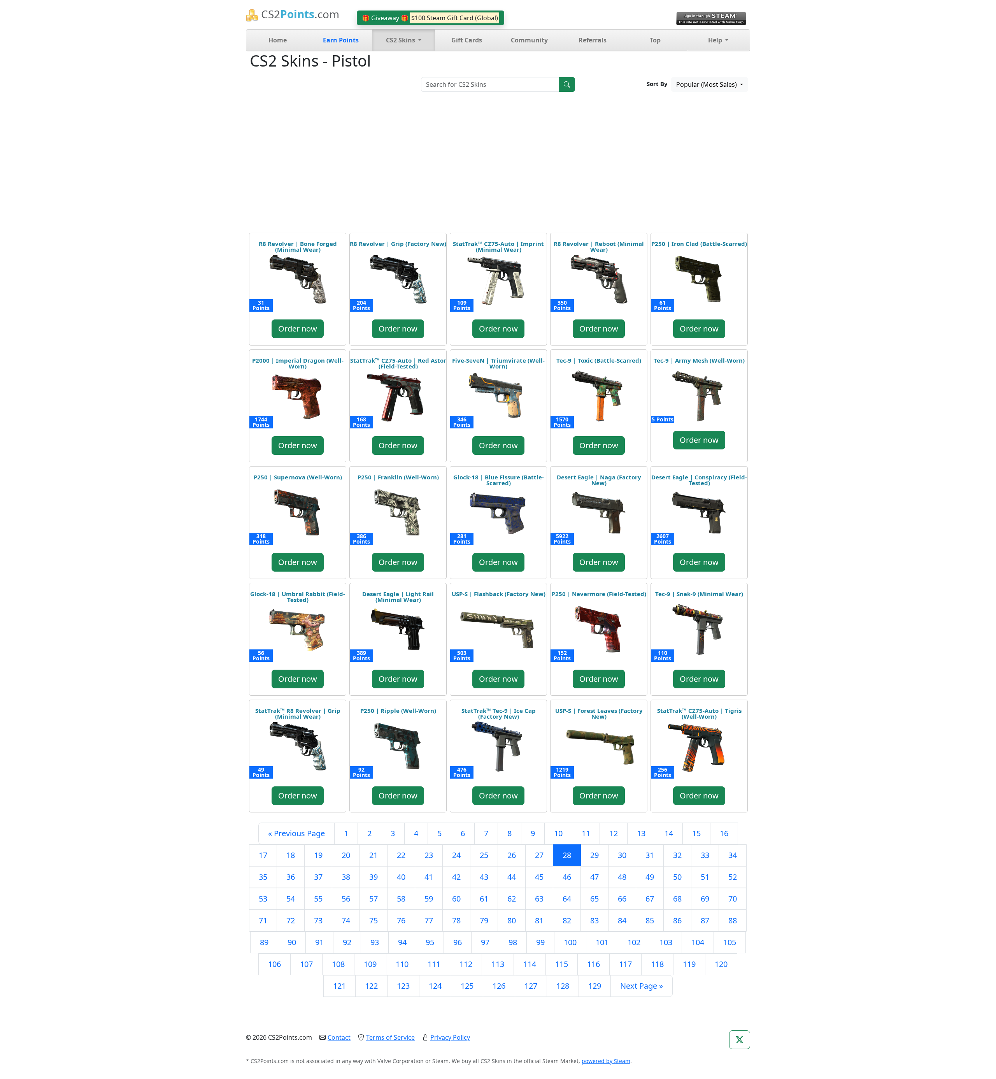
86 (677, 920)
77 (428, 920)
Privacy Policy (450, 1037)
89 (264, 942)
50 (677, 877)
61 (484, 898)
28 (567, 855)
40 (401, 877)
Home (277, 40)
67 (649, 898)
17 (263, 855)
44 (511, 877)
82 (567, 920)
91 (319, 942)
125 (467, 986)
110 (402, 964)
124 (435, 986)
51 (705, 877)
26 (511, 855)
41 (428, 877)
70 (732, 898)
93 (374, 942)
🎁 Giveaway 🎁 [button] (430, 18)
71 (263, 920)
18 (290, 855)
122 (371, 986)
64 (567, 898)
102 (634, 942)
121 (339, 986)
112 (465, 964)
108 (338, 964)
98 (513, 942)
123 (403, 986)
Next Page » (641, 986)
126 (499, 986)
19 (318, 855)
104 (697, 942)
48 (622, 877)
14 (669, 833)
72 (290, 920)
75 (373, 920)
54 (290, 898)
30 (622, 855)
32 (677, 855)
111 (434, 964)
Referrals (593, 40)
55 (318, 898)
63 (539, 898)
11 (586, 833)
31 (649, 855)
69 (705, 898)
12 (613, 833)
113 (497, 964)
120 (721, 964)
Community (529, 40)
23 (428, 855)
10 (558, 833)
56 (346, 898)
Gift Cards (466, 40)
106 (274, 964)
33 (705, 855)
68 (677, 898)
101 (602, 942)
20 (346, 855)
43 (484, 877)
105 (729, 942)
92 (347, 942)
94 (402, 942)
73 (318, 920)
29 (594, 855)
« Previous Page (296, 833)
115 (561, 964)
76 (401, 920)
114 (529, 964)
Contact (339, 1037)
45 (539, 877)
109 (370, 964)
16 (724, 833)
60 (456, 898)
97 (485, 942)
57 (373, 898)
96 (457, 942)
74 (346, 920)
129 (594, 986)
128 (562, 986)
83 (594, 920)
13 (641, 833)
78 (456, 920)
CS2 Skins (401, 40)
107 (306, 964)
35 (263, 877)
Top (655, 40)
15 (696, 833)
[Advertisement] (498, 165)
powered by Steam (606, 1061)
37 (318, 877)
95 (430, 942)
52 (732, 877)
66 (622, 898)
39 (373, 877)
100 (570, 942)
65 (594, 898)
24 (456, 855)
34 (732, 855)
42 (456, 877)
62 (511, 898)
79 (484, 920)
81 (539, 920)
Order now (297, 328)
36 (290, 877)
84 (622, 920)
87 (705, 920)
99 (540, 942)
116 (593, 964)
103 (665, 942)
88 (732, 920)
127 (530, 986)
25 (484, 855)
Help (716, 40)
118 (657, 964)
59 (428, 898)
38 (346, 877)
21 (373, 855)
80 (511, 920)
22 (401, 855)
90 (292, 942)
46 (567, 877)
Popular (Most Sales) (707, 84)
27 (539, 855)
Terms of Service (390, 1037)
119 (689, 964)
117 (625, 964)
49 (649, 877)
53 (263, 898)
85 (649, 920)
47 (594, 877)
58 (401, 898)
